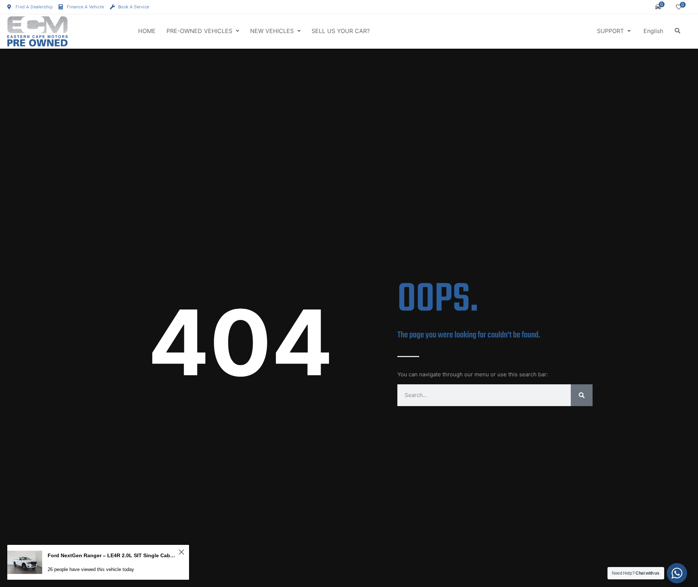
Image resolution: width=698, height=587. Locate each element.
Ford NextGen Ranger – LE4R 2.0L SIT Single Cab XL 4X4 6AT (112, 555)
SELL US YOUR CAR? (341, 31)
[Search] (582, 395)
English (653, 31)
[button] (677, 31)
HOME (147, 31)
